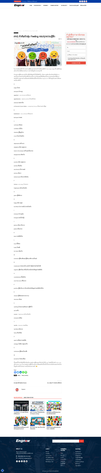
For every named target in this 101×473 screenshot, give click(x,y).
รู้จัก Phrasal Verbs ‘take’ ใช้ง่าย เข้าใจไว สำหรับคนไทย (37, 428)
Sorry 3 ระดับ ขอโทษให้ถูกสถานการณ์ (29, 1)
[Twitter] (18, 372)
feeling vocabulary (25, 375)
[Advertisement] (50, 18)
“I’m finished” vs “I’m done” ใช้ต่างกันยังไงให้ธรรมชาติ (21, 413)
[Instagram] (82, 1)
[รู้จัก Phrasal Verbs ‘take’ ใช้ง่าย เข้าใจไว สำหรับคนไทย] (37, 421)
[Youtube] (86, 1)
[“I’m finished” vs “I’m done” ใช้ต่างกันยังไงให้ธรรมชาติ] (21, 406)
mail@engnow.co (28, 458)
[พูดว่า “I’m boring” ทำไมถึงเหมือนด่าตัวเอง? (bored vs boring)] (37, 406)
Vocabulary (19, 30)
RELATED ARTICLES (18, 397)
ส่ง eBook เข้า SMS (76, 63)
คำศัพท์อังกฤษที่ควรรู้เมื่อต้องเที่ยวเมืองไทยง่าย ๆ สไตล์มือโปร (54, 428)
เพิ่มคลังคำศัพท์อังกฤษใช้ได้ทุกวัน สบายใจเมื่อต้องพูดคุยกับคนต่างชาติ (21, 428)
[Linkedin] (84, 1)
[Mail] (24, 461)
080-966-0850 (27, 456)
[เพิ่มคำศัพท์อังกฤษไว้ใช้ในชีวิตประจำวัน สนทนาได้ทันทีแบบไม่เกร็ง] (54, 406)
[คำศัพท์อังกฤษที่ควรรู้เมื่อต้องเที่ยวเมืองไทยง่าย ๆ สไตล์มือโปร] (54, 421)
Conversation (16, 410)
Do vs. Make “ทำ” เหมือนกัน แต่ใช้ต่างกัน (54, 383)
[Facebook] (80, 1)
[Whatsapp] (23, 372)
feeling (19, 375)
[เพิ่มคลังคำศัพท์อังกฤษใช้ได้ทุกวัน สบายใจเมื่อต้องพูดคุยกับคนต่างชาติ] (21, 421)
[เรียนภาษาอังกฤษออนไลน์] (19, 5)
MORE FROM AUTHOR (28, 397)
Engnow (23, 389)
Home (15, 30)
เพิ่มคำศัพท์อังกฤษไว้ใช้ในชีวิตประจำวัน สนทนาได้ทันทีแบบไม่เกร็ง (53, 413)
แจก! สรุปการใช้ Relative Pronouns (20, 383)
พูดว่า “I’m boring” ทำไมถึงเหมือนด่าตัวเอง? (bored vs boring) (37, 413)
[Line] (26, 372)
